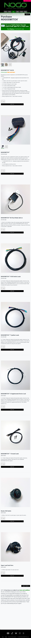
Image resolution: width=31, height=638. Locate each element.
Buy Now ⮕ (27, 0)
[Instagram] (20, 633)
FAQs (10, 11)
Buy (13, 11)
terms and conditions (25, 590)
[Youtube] (8, 633)
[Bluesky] (16, 633)
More (25, 12)
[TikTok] (12, 633)
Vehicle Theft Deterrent (15, 8)
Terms (21, 11)
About (5, 11)
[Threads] (23, 633)
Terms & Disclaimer (12, 636)
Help (17, 11)
